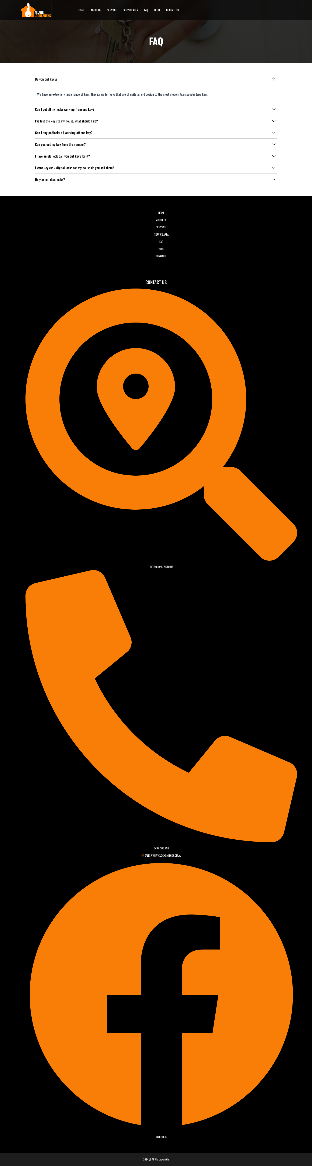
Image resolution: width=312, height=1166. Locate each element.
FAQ (146, 10)
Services (112, 10)
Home (81, 10)
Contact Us (172, 10)
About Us (96, 10)
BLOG (157, 10)
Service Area (131, 10)
